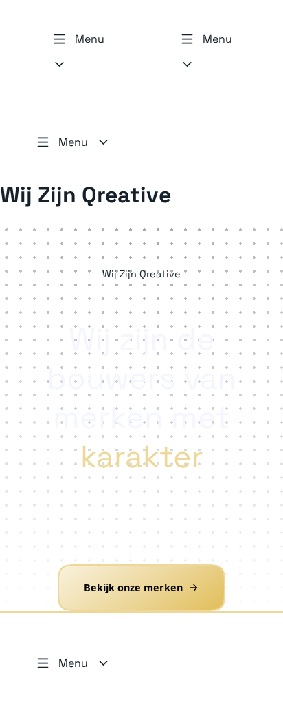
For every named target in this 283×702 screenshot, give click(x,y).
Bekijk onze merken (133, 588)
